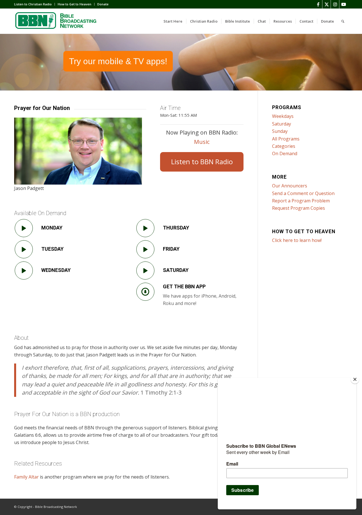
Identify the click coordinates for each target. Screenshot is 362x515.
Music (202, 142)
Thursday (176, 228)
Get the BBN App (184, 286)
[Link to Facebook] (318, 4)
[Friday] (145, 249)
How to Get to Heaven (74, 4)
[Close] (355, 379)
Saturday (176, 270)
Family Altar (26, 477)
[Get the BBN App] (145, 292)
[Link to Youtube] (343, 4)
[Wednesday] (24, 270)
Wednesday (56, 270)
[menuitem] (34, 4)
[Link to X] (326, 4)
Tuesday (52, 249)
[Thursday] (145, 228)
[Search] (343, 21)
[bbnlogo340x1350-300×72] (56, 21)
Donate (103, 4)
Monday (52, 228)
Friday (171, 249)
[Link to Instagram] (335, 4)
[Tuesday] (24, 249)
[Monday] (24, 228)
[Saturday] (145, 270)
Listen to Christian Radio (33, 4)
